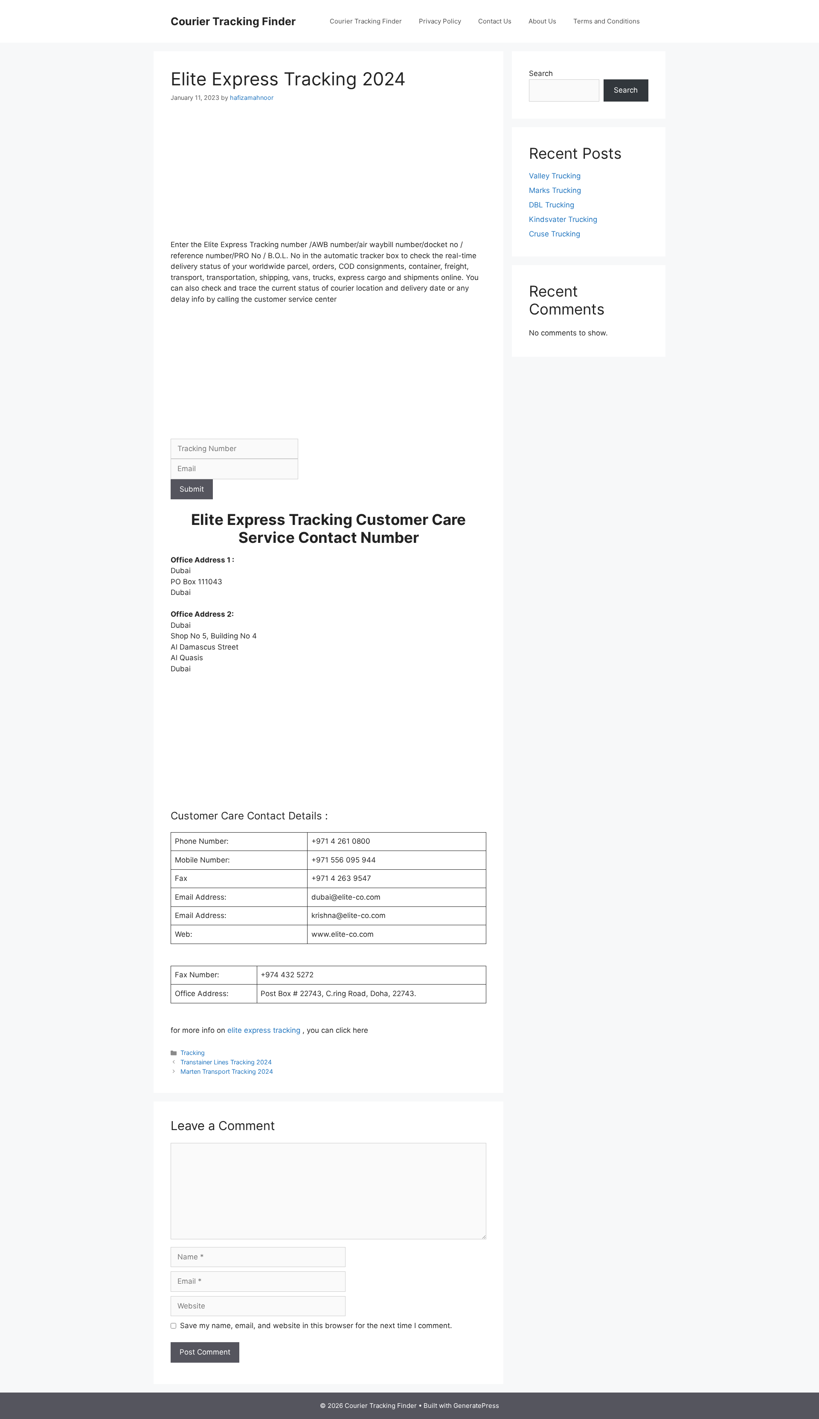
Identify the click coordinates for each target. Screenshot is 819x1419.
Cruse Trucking (554, 234)
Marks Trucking (555, 190)
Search (541, 73)
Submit (192, 489)
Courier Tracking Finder (233, 21)
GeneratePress (476, 1406)
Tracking (192, 1052)
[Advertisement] (328, 176)
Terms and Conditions (606, 21)
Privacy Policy (440, 21)
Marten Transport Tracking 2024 (226, 1071)
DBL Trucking (551, 205)
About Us (542, 21)
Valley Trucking (555, 176)
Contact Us (494, 21)
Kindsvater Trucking (563, 219)
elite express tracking (263, 1030)
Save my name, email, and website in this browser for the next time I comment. (316, 1325)
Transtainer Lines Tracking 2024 (226, 1062)
